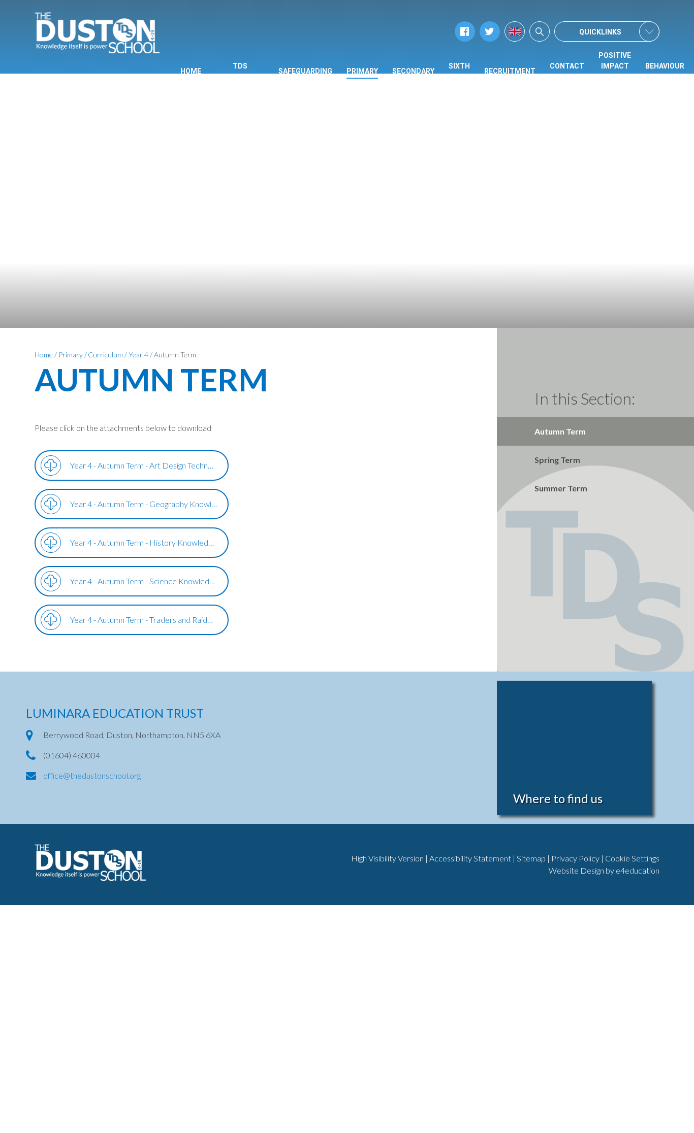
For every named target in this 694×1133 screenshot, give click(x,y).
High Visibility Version (387, 858)
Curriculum (105, 354)
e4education (637, 870)
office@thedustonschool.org (92, 775)
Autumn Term (175, 354)
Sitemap (531, 858)
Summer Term (560, 488)
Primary (70, 354)
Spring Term (557, 459)
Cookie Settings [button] (632, 858)
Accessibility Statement (470, 858)
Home (44, 354)
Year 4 (138, 354)
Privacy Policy (575, 858)
